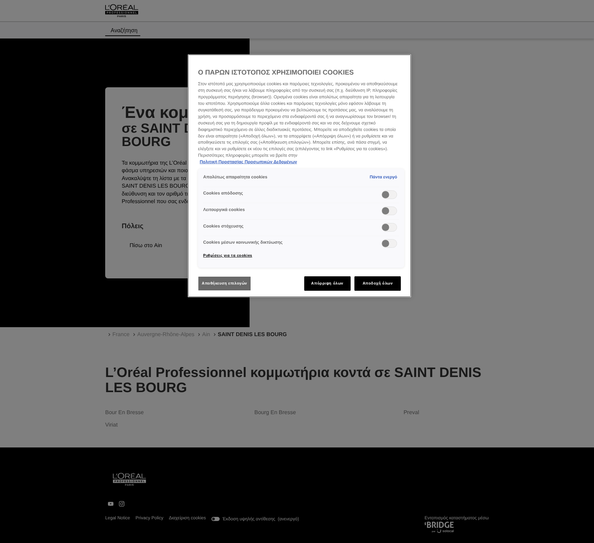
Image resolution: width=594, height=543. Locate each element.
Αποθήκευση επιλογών (224, 283)
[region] (299, 175)
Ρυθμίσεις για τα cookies (227, 255)
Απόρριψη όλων (327, 283)
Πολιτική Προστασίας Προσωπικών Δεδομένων (248, 161)
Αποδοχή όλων (378, 283)
